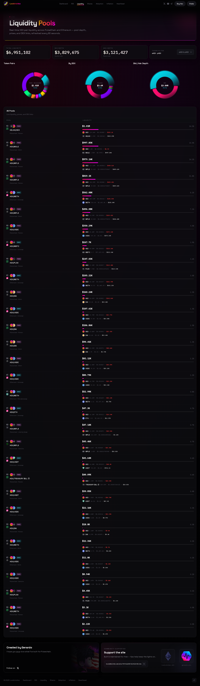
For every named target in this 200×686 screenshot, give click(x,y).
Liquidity (80, 4)
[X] (164, 4)
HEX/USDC (14, 229)
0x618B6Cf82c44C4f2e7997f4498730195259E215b (124, 664)
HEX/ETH (13, 412)
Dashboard (63, 4)
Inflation (110, 4)
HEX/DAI (13, 296)
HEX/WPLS (14, 163)
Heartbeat (121, 4)
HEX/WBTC (14, 246)
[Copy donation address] (144, 664)
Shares (89, 4)
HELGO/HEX (15, 130)
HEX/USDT (14, 462)
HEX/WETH (14, 196)
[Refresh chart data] (194, 680)
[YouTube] (168, 4)
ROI (72, 4)
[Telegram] (172, 4)
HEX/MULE (14, 146)
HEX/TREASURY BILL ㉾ (20, 478)
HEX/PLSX (14, 263)
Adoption (99, 4)
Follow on (11, 668)
